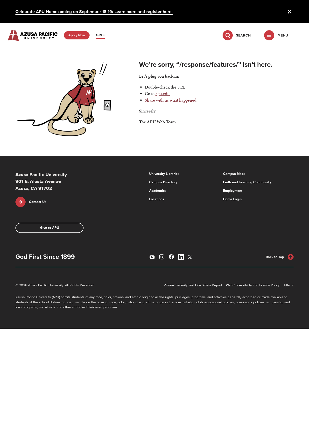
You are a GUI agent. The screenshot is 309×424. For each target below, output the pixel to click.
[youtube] (152, 257)
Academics (157, 190)
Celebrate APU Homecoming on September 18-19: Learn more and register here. (94, 11)
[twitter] (191, 257)
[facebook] (171, 257)
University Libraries (164, 173)
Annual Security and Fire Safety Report (193, 285)
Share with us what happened (171, 100)
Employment (232, 190)
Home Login (232, 199)
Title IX (288, 285)
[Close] (290, 11)
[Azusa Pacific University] (32, 35)
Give (100, 34)
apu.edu (162, 93)
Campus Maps (234, 173)
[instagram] (162, 257)
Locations (156, 199)
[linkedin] (181, 257)
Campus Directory (163, 182)
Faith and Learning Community (247, 182)
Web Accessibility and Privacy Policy (253, 285)
